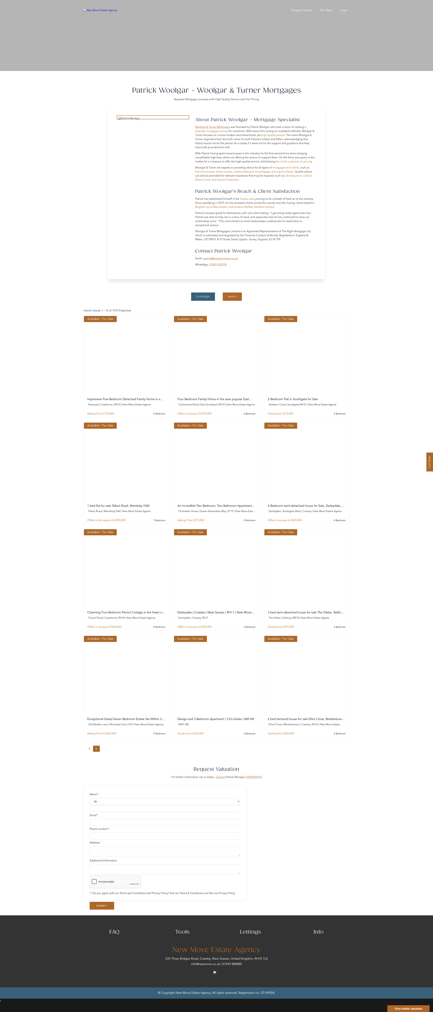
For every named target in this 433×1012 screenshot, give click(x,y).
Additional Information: (103, 860)
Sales (232, 296)
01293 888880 (232, 964)
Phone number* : (100, 829)
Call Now (429, 462)
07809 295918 (218, 264)
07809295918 (253, 777)
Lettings (203, 296)
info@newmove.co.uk (205, 964)
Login (343, 10)
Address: (95, 843)
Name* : (94, 794)
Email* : (94, 815)
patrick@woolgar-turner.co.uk (220, 258)
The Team (326, 10)
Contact (221, 777)
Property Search (302, 10)
